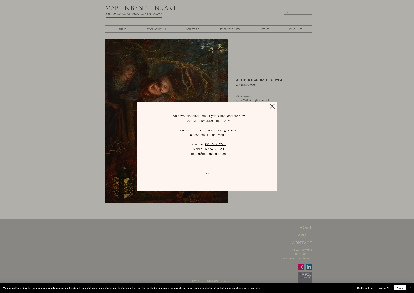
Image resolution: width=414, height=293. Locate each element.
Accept (400, 287)
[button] (272, 106)
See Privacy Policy (251, 287)
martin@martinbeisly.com (208, 154)
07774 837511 (214, 149)
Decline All (383, 287)
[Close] (410, 287)
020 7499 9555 (215, 144)
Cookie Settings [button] (365, 287)
